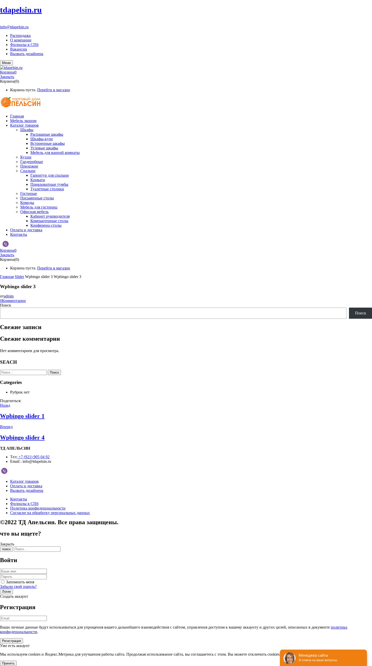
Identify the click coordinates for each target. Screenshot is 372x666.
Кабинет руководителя (50, 216)
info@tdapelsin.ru (14, 27)
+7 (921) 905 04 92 (15, 22)
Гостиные (28, 193)
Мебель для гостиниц (38, 207)
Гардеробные (31, 161)
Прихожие (29, 166)
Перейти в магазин (53, 90)
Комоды (27, 202)
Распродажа (20, 35)
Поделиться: (10, 401)
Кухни (25, 157)
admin (9, 296)
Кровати (37, 180)
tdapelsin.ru (21, 9)
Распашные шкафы (46, 134)
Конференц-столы (45, 225)
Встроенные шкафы (47, 143)
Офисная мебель (34, 212)
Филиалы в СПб (24, 44)
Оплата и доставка (26, 486)
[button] (186, 72)
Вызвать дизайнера (26, 54)
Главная (7, 276)
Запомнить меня (20, 582)
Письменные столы (37, 198)
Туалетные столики (47, 189)
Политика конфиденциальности (38, 508)
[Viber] (6, 245)
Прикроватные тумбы (49, 184)
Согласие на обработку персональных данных (50, 513)
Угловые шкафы (44, 148)
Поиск (5, 305)
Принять (8, 663)
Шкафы (26, 130)
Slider (19, 276)
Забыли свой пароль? (18, 586)
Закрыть (7, 77)
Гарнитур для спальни (49, 175)
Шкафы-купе (41, 139)
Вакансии (18, 49)
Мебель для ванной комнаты (55, 152)
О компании (20, 40)
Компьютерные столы (49, 221)
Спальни (27, 171)
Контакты (18, 499)
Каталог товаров (24, 481)
